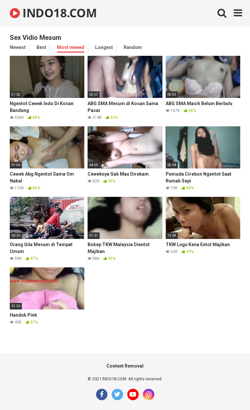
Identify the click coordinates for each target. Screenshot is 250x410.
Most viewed (70, 47)
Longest (104, 47)
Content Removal (125, 366)
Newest (18, 47)
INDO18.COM (58, 13)
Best (41, 47)
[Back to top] (228, 390)
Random (133, 47)
